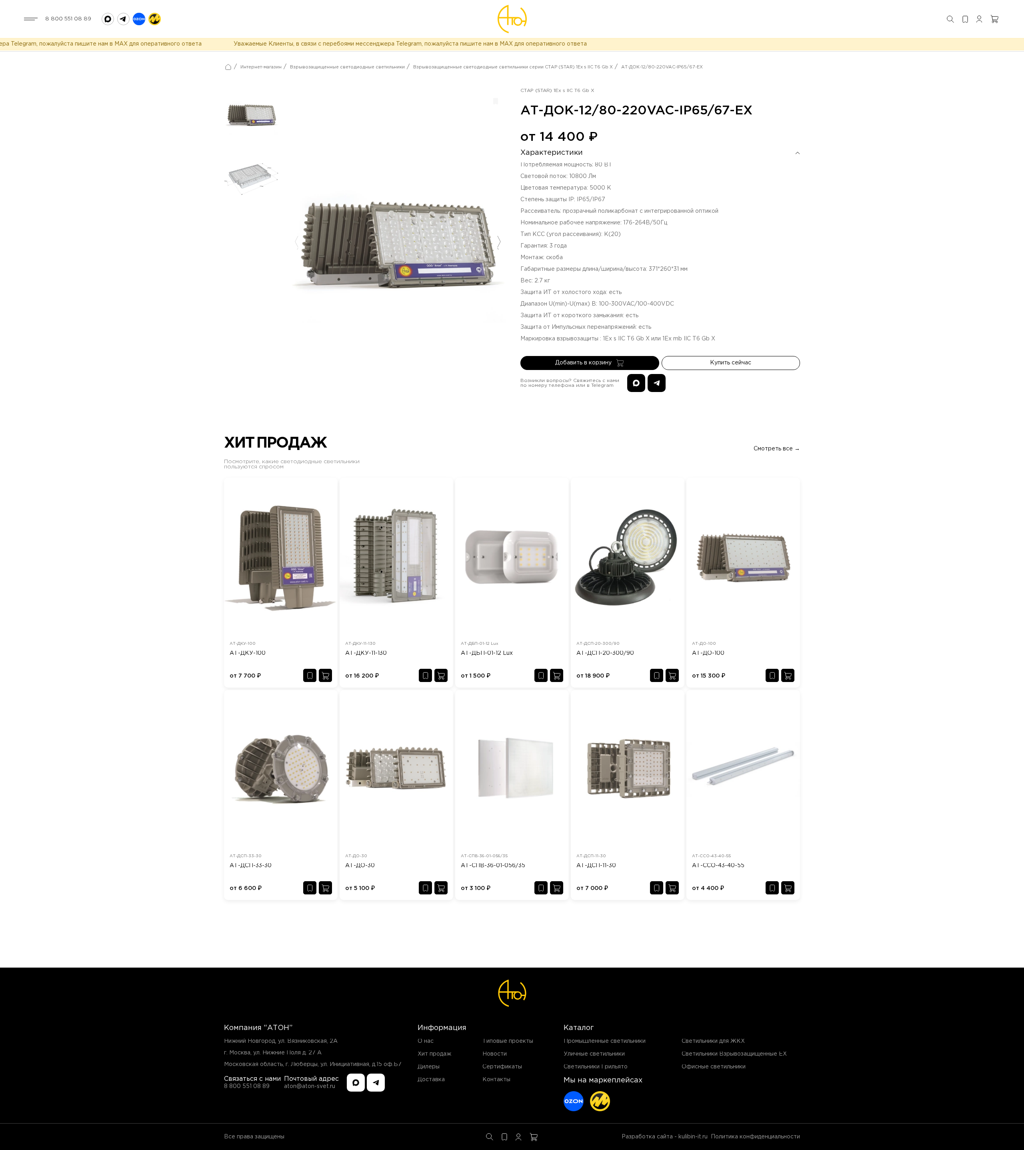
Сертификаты (502, 1066)
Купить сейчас (730, 362)
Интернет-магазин (261, 67)
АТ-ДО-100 (708, 653)
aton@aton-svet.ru (309, 1086)
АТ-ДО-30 (360, 865)
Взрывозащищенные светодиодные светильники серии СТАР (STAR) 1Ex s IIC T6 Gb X (513, 67)
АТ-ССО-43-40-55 (718, 865)
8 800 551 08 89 (68, 18)
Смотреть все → (777, 448)
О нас (426, 1041)
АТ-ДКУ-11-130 (366, 653)
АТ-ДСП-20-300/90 (605, 653)
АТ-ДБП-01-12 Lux (487, 653)
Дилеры (429, 1066)
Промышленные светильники (605, 1041)
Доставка (431, 1079)
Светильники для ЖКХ (713, 1041)
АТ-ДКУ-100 (248, 653)
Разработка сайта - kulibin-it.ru (665, 1136)
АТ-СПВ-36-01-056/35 (493, 865)
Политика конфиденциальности (755, 1136)
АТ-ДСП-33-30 (251, 865)
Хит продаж (434, 1054)
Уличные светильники (594, 1054)
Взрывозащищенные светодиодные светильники (347, 67)
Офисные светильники (714, 1066)
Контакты (496, 1079)
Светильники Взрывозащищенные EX (734, 1054)
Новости (494, 1054)
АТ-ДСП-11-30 (596, 865)
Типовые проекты (507, 1041)
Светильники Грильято (596, 1066)
